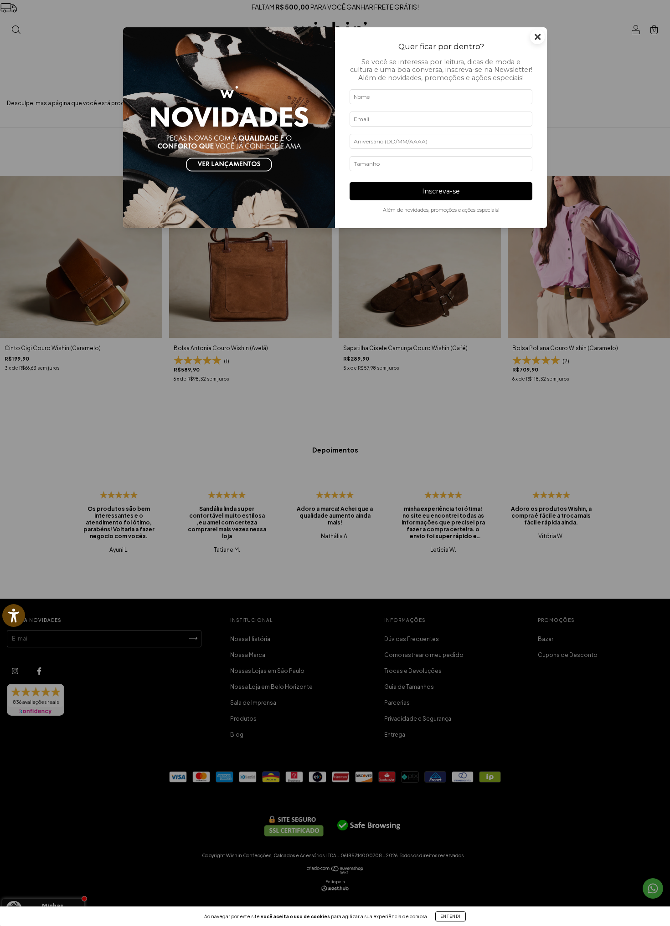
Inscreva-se (441, 191)
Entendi (450, 916)
